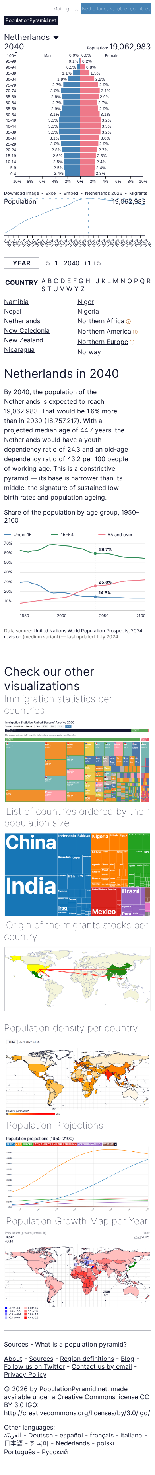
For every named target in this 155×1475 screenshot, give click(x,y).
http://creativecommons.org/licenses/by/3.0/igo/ (77, 1413)
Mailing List (66, 9)
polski (105, 1443)
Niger (86, 302)
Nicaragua (19, 349)
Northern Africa (101, 321)
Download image (21, 193)
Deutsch (40, 1435)
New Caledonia (27, 330)
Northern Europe (103, 342)
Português (19, 1452)
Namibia (16, 302)
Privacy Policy (25, 1374)
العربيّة (12, 1435)
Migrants (138, 193)
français (102, 1435)
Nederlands (73, 1443)
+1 (87, 263)
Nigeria (88, 311)
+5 (97, 263)
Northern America (104, 331)
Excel (51, 193)
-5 (46, 263)
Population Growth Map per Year (77, 1221)
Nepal (12, 311)
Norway (89, 352)
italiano (131, 1435)
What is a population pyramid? (81, 1344)
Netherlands (22, 321)
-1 (55, 263)
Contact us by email (102, 1366)
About (13, 1358)
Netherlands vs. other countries (116, 9)
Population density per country (71, 1028)
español (71, 1435)
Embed (71, 193)
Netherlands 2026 (103, 193)
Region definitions (87, 1358)
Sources (16, 1344)
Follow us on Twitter (34, 1366)
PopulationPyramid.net (31, 20)
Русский (55, 1452)
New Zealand (23, 340)
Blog (127, 1358)
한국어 (39, 1443)
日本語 (13, 1443)
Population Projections (54, 1125)
